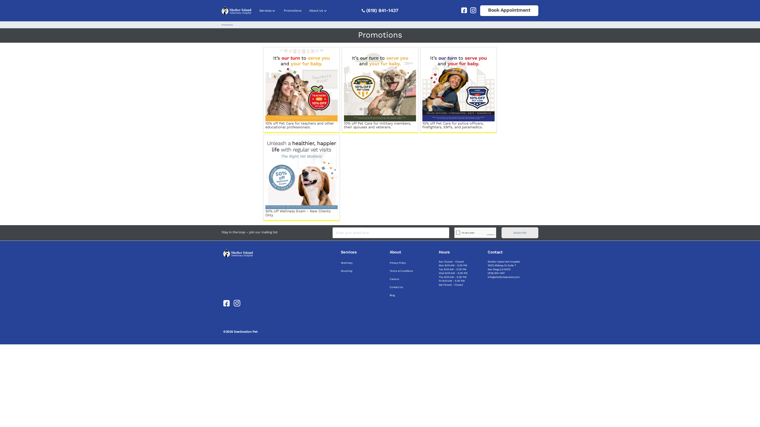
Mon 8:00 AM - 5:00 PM (453, 265)
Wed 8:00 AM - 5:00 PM (453, 273)
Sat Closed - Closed (451, 284)
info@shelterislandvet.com (504, 277)
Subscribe (519, 232)
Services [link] (265, 10)
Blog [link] (392, 295)
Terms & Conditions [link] (401, 270)
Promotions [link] (292, 10)
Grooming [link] (346, 270)
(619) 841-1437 (382, 10)
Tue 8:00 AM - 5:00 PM (452, 269)
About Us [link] (316, 10)
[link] (462, 10)
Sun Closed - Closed (451, 261)
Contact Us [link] (396, 287)
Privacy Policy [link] (398, 262)
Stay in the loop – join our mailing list (249, 232)
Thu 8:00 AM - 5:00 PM (452, 277)
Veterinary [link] (347, 262)
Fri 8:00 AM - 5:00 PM (452, 280)
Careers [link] (394, 279)
